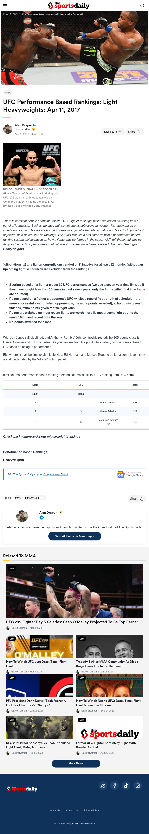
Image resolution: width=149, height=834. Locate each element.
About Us (55, 810)
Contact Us (72, 810)
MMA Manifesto (34, 498)
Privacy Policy (91, 810)
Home (5, 14)
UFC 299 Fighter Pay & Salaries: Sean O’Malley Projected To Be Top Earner (72, 622)
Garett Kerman (19, 628)
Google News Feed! (55, 474)
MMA (15, 14)
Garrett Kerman (89, 710)
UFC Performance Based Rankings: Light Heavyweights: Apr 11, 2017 (53, 14)
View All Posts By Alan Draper (74, 536)
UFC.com (126, 375)
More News (76, 763)
